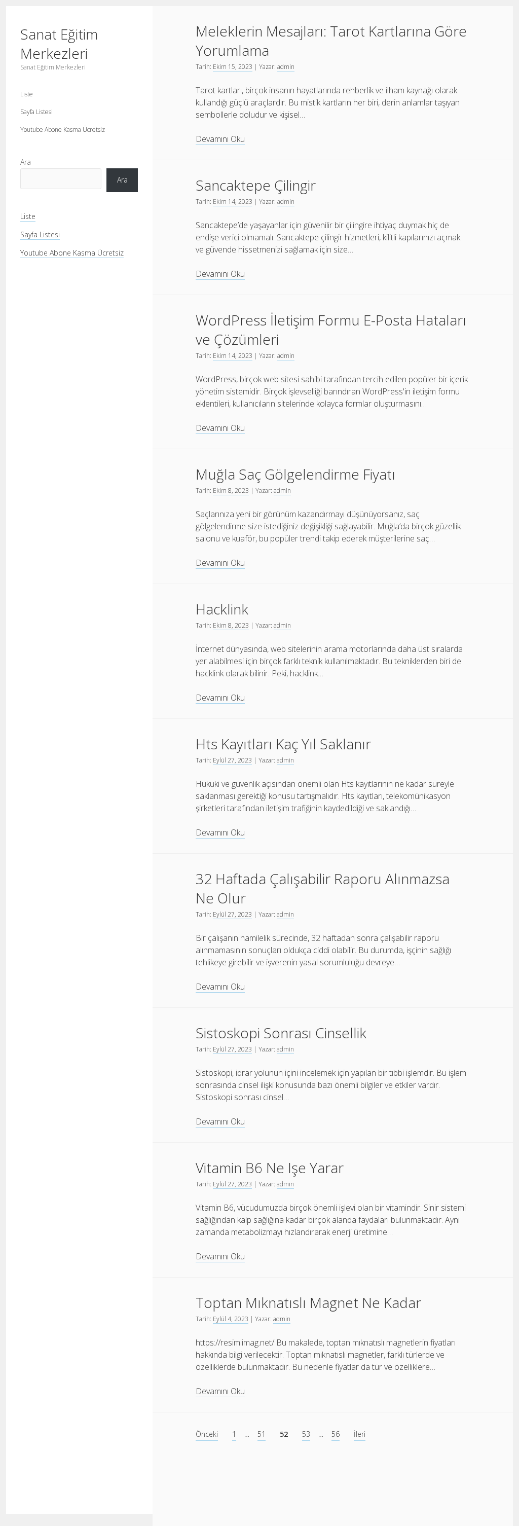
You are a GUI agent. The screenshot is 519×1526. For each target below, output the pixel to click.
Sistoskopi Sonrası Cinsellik (281, 1032)
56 (335, 1434)
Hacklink (222, 609)
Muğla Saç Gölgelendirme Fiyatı (295, 474)
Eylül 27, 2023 (232, 760)
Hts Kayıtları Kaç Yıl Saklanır (283, 743)
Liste (26, 94)
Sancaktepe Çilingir (256, 185)
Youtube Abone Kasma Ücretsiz (62, 129)
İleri (359, 1434)
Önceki (207, 1434)
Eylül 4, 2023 (230, 1319)
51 (261, 1434)
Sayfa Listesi (36, 111)
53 (306, 1434)
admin (285, 66)
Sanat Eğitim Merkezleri (59, 43)
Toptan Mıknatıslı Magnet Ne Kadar (308, 1302)
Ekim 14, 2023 (232, 201)
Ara (25, 162)
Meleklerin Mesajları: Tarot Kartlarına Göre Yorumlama (331, 40)
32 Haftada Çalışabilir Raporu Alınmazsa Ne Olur (323, 888)
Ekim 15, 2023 (232, 66)
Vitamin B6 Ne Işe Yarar (270, 1167)
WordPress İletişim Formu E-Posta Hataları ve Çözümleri (331, 329)
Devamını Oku (220, 139)
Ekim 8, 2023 (231, 490)
